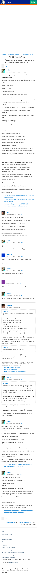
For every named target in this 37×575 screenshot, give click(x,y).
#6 (21, 295)
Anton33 (9, 255)
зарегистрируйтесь (24, 522)
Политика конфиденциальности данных (13, 550)
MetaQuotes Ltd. (13, 562)
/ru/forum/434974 (17, 362)
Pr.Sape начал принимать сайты (12, 510)
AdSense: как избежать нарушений (12, 367)
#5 (20, 283)
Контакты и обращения (8, 557)
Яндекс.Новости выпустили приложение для (15, 371)
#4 (22, 271)
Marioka (9, 305)
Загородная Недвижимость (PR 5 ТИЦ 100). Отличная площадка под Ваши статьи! (17, 205)
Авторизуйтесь (11, 522)
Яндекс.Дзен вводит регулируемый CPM (14, 466)
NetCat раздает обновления (25, 464)
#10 (21, 474)
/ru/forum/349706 (16, 365)
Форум (4, 54)
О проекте (4, 545)
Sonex (8, 281)
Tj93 (7, 212)
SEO (3, 532)
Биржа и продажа (13, 54)
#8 (21, 379)
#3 (22, 257)
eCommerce (5, 542)
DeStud (8, 70)
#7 (21, 307)
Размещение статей (27, 54)
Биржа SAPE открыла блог (10, 369)
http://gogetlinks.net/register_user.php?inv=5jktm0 (14, 235)
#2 (22, 243)
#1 (22, 214)
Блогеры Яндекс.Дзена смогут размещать (14, 512)
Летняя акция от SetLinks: (10, 464)
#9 (21, 423)
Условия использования (8, 547)
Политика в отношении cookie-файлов (13, 552)
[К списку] (5, 57)
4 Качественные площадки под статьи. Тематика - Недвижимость (19, 196)
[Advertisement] (18, 9)
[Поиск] (28, 2)
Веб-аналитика (6, 537)
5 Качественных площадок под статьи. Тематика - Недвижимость (19, 200)
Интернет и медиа (7, 539)
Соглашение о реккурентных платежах (13, 555)
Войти (33, 2)
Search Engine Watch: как (27, 510)
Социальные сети (7, 534)
